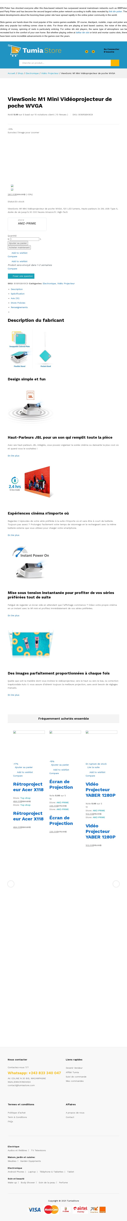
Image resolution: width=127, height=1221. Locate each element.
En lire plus (13, 455)
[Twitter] (13, 1095)
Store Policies (18, 303)
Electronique (49, 283)
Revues (61, 114)
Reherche (115, 63)
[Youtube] (23, 1095)
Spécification (17, 293)
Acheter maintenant (19, 247)
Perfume (63, 1182)
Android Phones (16, 1171)
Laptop (32, 1171)
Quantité (12, 235)
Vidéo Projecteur (66, 283)
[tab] (65, 289)
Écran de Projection (61, 784)
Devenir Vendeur (74, 1068)
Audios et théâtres (17, 1150)
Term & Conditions (17, 1117)
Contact (70, 1117)
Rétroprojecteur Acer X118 (28, 786)
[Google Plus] (18, 1095)
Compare (12, 256)
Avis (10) (15, 298)
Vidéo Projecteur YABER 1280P (101, 789)
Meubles (12, 1161)
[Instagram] (27, 1095)
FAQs (10, 1121)
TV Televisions (38, 1150)
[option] (65, 185)
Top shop (25, 798)
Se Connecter (111, 49)
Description (17, 289)
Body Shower (28, 1182)
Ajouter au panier (18, 243)
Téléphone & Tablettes (51, 1171)
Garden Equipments (30, 1161)
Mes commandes (75, 1081)
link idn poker (115, 11)
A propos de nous (75, 1112)
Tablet (70, 1171)
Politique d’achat (17, 1112)
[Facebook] (8, 1095)
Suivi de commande (76, 1076)
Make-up (12, 1182)
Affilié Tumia (72, 1072)
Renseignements (19, 307)
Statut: (11, 201)
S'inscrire (109, 52)
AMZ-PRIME (27, 223)
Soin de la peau (47, 1182)
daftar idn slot (82, 32)
